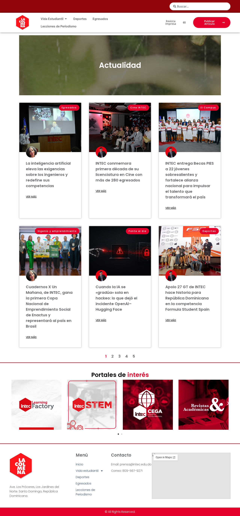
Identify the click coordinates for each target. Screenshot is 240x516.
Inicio (79, 464)
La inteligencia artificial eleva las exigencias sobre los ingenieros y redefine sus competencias (48, 174)
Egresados (83, 483)
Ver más (31, 197)
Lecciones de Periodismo (85, 492)
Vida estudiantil (87, 471)
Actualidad (120, 65)
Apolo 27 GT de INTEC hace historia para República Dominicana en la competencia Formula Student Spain (187, 298)
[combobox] (200, 6)
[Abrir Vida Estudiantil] (65, 18)
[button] (12, 403)
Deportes (82, 477)
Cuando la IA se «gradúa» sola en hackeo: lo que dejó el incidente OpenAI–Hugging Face (116, 298)
